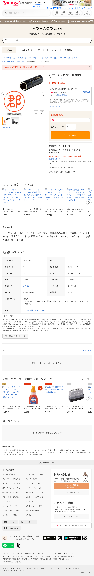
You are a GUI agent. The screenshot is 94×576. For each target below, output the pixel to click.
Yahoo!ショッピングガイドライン (13, 570)
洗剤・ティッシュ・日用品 (11, 488)
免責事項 (76, 568)
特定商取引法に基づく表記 (67, 556)
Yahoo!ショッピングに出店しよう (72, 8)
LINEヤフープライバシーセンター (52, 568)
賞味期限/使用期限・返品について (62, 172)
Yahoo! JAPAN (53, 8)
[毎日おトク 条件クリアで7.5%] (47, 21)
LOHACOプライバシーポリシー (12, 556)
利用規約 (68, 568)
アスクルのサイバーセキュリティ (45, 556)
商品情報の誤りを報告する (15, 336)
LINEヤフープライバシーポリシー (28, 568)
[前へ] (4, 94)
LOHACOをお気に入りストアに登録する (72, 525)
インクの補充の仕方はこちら (34, 310)
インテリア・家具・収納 (10, 510)
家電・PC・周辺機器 (32, 510)
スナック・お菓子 (31, 479)
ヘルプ (89, 8)
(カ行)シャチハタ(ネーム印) (13, 61)
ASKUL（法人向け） (66, 559)
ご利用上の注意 (68, 554)
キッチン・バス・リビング (34, 488)
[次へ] (43, 94)
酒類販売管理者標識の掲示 (11, 559)
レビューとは (86, 350)
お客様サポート (26, 554)
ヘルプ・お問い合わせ (71, 492)
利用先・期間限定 (62, 95)
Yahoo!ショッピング (9, 568)
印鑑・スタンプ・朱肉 (48, 58)
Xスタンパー (62, 78)
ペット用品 (6, 501)
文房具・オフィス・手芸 (27, 58)
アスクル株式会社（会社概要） (12, 562)
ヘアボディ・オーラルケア (11, 492)
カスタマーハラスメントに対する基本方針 (47, 554)
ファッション (30, 501)
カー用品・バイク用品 (9, 515)
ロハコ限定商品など (9, 474)
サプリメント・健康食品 (10, 497)
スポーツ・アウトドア (9, 506)
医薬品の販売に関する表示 (48, 559)
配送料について (55, 159)
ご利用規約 (28, 556)
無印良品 (28, 515)
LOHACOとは (14, 554)
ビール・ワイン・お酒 (33, 483)
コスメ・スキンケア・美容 (34, 474)
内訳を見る (86, 92)
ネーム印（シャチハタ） (69, 58)
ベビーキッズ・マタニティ (34, 492)
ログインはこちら (56, 107)
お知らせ (5, 554)
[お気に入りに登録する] (42, 112)
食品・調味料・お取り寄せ (11, 479)
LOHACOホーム (8, 58)
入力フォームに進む (71, 517)
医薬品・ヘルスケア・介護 (34, 497)
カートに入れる (70, 135)
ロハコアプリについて (24, 539)
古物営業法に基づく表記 (30, 559)
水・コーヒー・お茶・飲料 (11, 483)
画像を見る (6, 127)
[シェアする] (36, 112)
